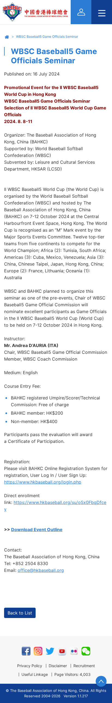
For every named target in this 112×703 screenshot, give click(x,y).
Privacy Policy (29, 666)
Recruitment (84, 666)
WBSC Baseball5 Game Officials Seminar (47, 36)
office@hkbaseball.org (41, 570)
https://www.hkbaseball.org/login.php (42, 482)
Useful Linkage (34, 674)
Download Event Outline (37, 529)
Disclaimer (58, 666)
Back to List (20, 613)
